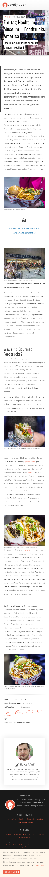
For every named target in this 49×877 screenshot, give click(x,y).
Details (31, 711)
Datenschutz (25, 838)
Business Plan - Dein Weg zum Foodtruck (28, 843)
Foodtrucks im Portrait (11, 845)
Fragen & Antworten (26, 847)
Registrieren (12, 819)
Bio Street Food (24, 845)
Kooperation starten (35, 819)
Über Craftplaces (14, 834)
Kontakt (28, 834)
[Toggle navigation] (45, 5)
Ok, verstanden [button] (12, 872)
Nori (30, 472)
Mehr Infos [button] (39, 865)
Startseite (7, 17)
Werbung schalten (25, 822)
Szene (10, 713)
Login (21, 819)
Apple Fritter (29, 462)
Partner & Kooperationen (12, 847)
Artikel (40, 711)
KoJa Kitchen (29, 550)
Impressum (39, 834)
